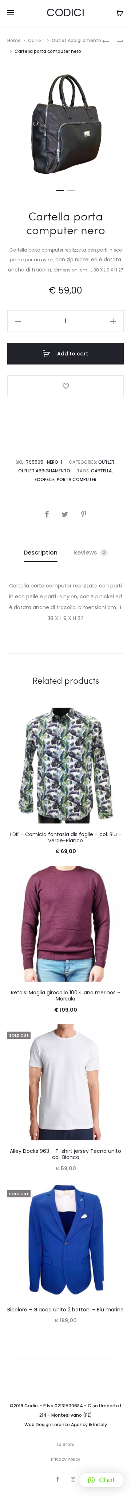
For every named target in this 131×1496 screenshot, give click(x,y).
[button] (101, 1480)
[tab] (41, 553)
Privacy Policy (65, 1459)
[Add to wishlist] (65, 386)
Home (14, 40)
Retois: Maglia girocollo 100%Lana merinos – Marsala (65, 995)
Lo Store (66, 1444)
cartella (101, 471)
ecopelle (45, 479)
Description (40, 552)
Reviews (90, 552)
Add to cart (72, 353)
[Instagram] (73, 1479)
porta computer (76, 479)
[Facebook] (57, 1479)
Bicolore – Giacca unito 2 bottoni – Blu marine (65, 1309)
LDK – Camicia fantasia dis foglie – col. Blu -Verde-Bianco (65, 837)
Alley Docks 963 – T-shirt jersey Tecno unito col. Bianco (65, 1154)
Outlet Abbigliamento (76, 40)
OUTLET (36, 40)
